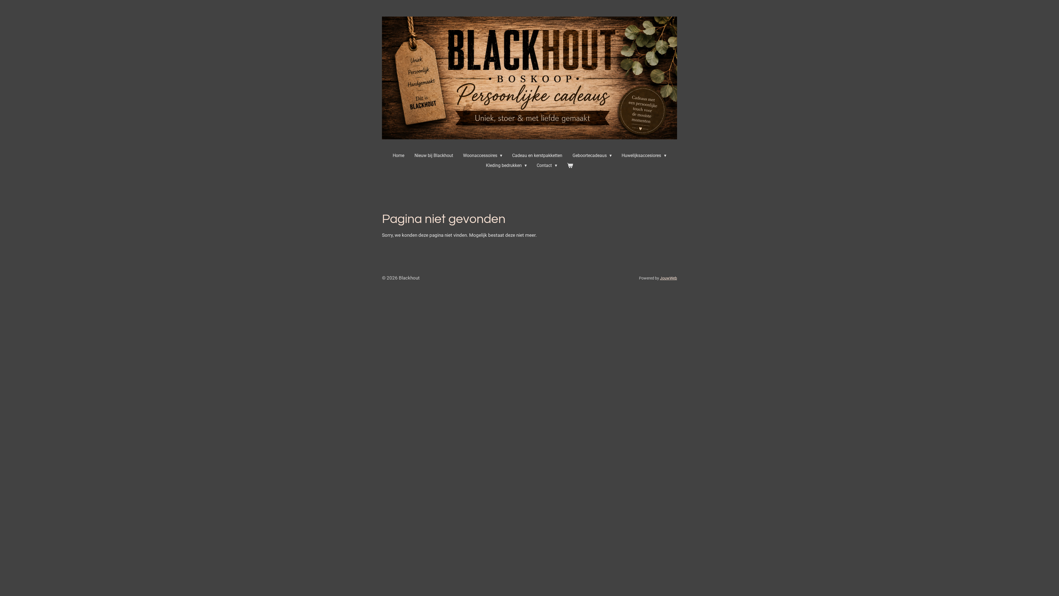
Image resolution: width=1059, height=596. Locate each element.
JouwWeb (668, 278)
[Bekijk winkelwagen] (570, 165)
